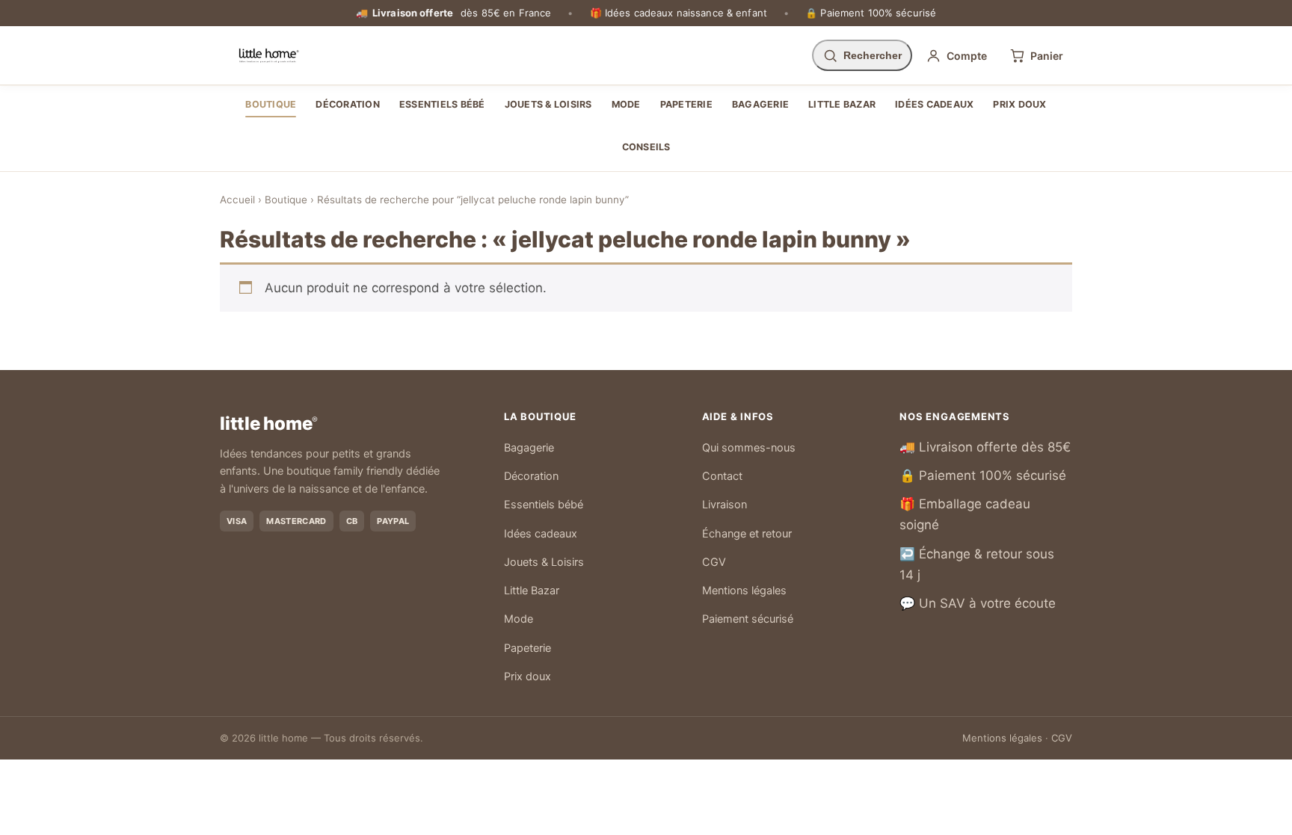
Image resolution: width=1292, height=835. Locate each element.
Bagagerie (760, 104)
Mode (626, 104)
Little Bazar (842, 104)
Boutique (270, 104)
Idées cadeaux (934, 104)
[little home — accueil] (269, 55)
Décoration (348, 104)
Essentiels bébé (442, 104)
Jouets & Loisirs (548, 104)
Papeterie (686, 104)
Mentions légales (744, 590)
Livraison (724, 504)
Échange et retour (747, 533)
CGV (714, 562)
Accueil (237, 200)
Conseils (646, 146)
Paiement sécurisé (747, 619)
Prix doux (1019, 104)
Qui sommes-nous (749, 448)
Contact (722, 476)
